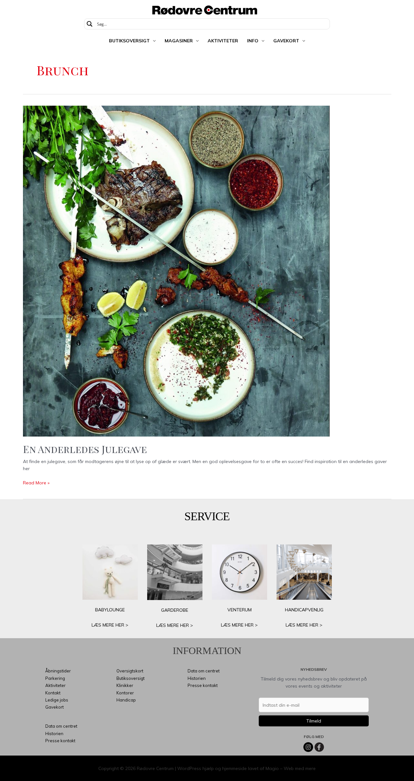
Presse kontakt (60, 740)
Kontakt (52, 692)
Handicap (126, 699)
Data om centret (61, 726)
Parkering (55, 678)
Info (252, 41)
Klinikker (124, 685)
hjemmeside (234, 768)
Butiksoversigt (129, 41)
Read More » (36, 483)
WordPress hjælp (195, 768)
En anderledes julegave (85, 449)
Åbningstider (58, 670)
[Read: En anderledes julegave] (176, 271)
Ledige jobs (56, 699)
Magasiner (179, 41)
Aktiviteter (223, 41)
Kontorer (125, 692)
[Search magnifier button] (89, 24)
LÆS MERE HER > (110, 625)
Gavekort (286, 41)
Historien (54, 733)
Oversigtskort (129, 670)
